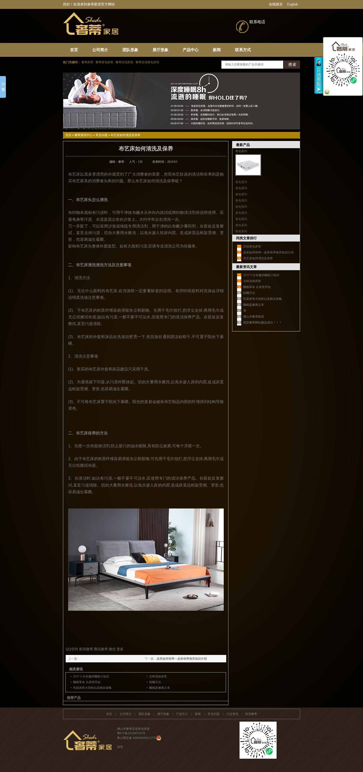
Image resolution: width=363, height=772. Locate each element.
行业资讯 (232, 714)
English (292, 4)
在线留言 (276, 4)
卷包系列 (241, 151)
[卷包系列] (248, 174)
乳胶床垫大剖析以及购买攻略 (92, 688)
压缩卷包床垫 (252, 246)
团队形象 (130, 50)
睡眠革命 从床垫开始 (87, 682)
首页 (74, 50)
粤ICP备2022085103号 (131, 733)
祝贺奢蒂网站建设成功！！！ (262, 322)
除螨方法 (155, 682)
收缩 (318, 75)
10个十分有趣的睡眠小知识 (91, 676)
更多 (120, 649)
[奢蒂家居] (137, 35)
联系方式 (243, 50)
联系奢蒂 (251, 714)
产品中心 (191, 50)
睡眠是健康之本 (159, 688)
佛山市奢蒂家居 (253, 316)
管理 (120, 747)
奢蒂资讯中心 (83, 135)
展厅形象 (160, 50)
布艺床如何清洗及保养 (258, 258)
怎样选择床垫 (158, 676)
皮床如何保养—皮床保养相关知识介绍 (182, 658)
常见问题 (101, 135)
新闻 (217, 50)
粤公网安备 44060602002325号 (136, 738)
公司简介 (100, 50)
